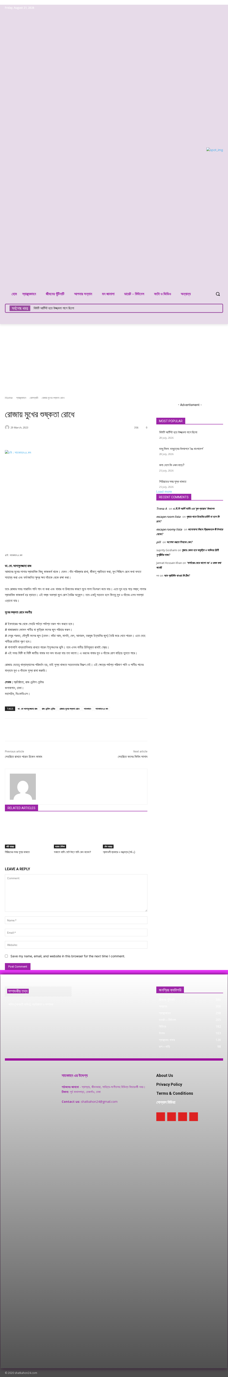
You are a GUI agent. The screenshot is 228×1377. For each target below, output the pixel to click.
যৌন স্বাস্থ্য (108, 846)
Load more (164, 491)
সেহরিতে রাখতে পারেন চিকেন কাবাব (23, 757)
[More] (119, 438)
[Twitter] (214, 7)
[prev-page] (6, 861)
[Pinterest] (208, 7)
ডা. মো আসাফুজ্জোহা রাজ (27, 708)
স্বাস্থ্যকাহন (21, 398)
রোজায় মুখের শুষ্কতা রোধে (69, 708)
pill (158, 542)
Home (9, 398)
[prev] (214, 308)
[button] (217, 294)
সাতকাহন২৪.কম (102, 708)
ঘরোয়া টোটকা (60, 846)
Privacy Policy (169, 1084)
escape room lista (168, 517)
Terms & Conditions (174, 1093)
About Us (164, 1075)
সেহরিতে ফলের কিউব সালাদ (132, 757)
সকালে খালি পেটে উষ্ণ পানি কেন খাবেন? (72, 852)
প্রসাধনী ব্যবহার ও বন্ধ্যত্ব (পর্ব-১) (119, 852)
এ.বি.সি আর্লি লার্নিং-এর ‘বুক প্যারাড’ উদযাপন (193, 509)
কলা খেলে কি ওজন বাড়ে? (171, 465)
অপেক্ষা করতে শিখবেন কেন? (179, 542)
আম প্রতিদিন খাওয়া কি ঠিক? (177, 575)
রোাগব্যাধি (34, 398)
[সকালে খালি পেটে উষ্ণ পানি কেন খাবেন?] (76, 832)
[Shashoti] (8, 427)
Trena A (161, 509)
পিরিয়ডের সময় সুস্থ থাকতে (17, 852)
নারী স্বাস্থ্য (10, 846)
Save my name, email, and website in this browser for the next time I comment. (67, 956)
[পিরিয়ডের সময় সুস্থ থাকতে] (27, 832)
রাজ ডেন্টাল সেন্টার (48, 708)
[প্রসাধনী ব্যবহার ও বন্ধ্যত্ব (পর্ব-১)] (125, 832)
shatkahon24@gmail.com (99, 1101)
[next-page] (8, 861)
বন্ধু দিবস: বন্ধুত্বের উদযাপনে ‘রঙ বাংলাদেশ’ (181, 449)
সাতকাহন (87, 708)
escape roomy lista (169, 529)
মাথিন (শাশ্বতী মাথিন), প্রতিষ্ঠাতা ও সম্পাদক (30, 1004)
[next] (217, 308)
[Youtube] (220, 7)
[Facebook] (202, 7)
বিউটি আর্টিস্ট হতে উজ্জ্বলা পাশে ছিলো (54, 308)
